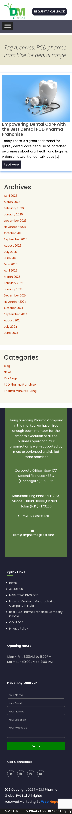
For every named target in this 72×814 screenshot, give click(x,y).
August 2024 (13, 320)
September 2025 (15, 239)
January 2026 (13, 214)
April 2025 (10, 271)
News (7, 372)
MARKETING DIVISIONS (23, 595)
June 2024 (11, 333)
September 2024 (16, 314)
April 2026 (10, 196)
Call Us (13, 811)
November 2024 (15, 302)
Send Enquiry (61, 811)
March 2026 (12, 202)
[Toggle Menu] (7, 26)
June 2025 (11, 258)
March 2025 (12, 277)
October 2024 (14, 308)
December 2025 (15, 221)
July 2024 (10, 327)
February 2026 (14, 208)
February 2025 (14, 283)
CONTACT (16, 622)
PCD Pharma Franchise (20, 385)
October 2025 (13, 233)
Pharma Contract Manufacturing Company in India (32, 603)
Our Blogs (10, 378)
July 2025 (10, 252)
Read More (11, 165)
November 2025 (15, 227)
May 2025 (10, 264)
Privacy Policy (18, 629)
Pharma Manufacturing (20, 391)
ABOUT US (16, 589)
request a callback (49, 11)
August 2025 (12, 246)
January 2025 (13, 289)
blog (7, 366)
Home (13, 583)
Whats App (37, 811)
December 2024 (15, 295)
